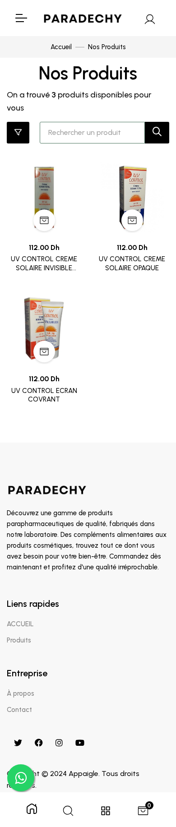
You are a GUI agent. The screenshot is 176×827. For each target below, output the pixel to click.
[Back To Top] (151, 773)
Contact (19, 710)
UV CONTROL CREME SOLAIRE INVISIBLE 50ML (44, 264)
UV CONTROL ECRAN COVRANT (44, 395)
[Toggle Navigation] (20, 18)
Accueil (61, 47)
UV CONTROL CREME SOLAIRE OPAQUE (132, 263)
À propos (20, 693)
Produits (19, 640)
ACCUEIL (20, 624)
